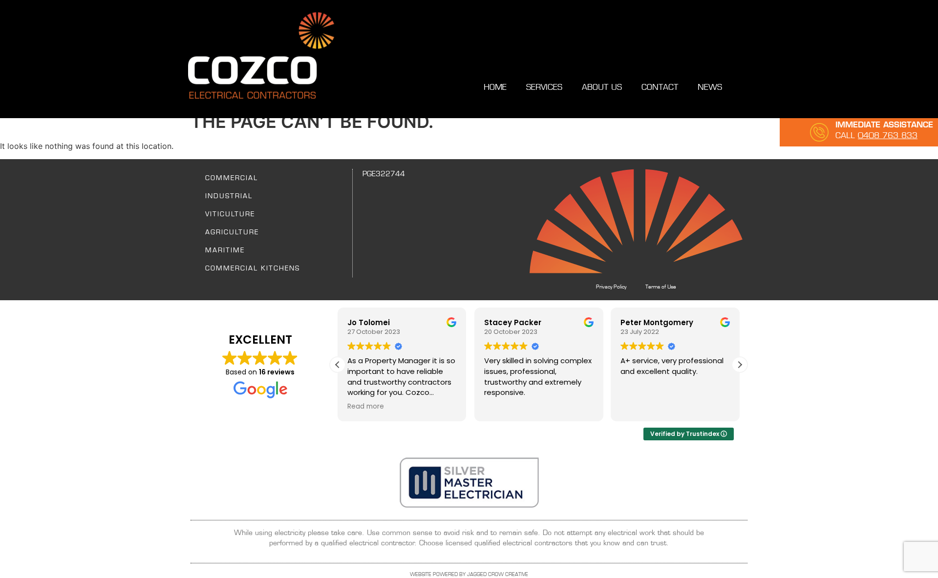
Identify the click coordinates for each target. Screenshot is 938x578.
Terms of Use (660, 287)
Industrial (229, 196)
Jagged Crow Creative (497, 574)
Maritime (225, 250)
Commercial (231, 178)
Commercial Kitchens (252, 268)
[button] (739, 364)
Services (544, 87)
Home (495, 87)
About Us (602, 87)
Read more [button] (365, 406)
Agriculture (232, 232)
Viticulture (230, 214)
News (710, 87)
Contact (659, 87)
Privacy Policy (611, 287)
